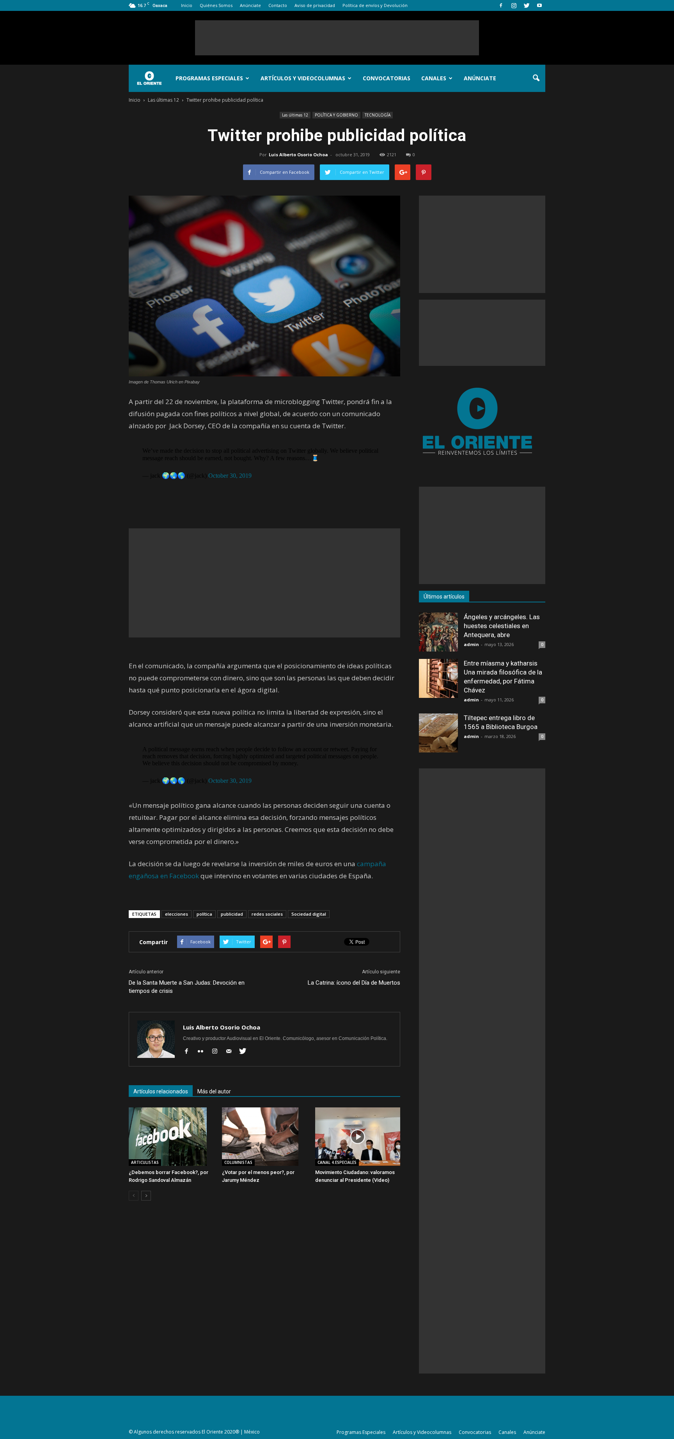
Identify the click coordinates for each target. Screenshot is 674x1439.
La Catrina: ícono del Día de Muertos (354, 982)
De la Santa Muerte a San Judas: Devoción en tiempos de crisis (187, 986)
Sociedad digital (308, 914)
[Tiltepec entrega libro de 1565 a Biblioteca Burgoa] (438, 732)
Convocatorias (386, 78)
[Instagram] (514, 5)
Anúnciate (250, 5)
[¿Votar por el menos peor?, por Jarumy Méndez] (264, 1136)
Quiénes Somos (216, 5)
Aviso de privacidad (314, 5)
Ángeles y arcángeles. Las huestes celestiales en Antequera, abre (502, 626)
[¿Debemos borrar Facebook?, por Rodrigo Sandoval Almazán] (171, 1136)
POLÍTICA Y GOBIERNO (336, 115)
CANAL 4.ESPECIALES (337, 1162)
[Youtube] (539, 5)
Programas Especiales (209, 78)
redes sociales (267, 914)
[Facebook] (501, 5)
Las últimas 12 (295, 115)
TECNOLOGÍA (377, 115)
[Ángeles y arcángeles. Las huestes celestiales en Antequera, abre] (438, 632)
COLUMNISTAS (238, 1162)
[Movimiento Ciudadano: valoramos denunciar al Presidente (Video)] (357, 1136)
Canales (433, 78)
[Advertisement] (337, 37)
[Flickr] (203, 1051)
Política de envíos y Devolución (375, 5)
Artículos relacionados (160, 1091)
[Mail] (231, 1051)
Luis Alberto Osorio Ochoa (298, 154)
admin (471, 644)
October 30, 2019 (230, 475)
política (204, 914)
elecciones (176, 914)
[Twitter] (526, 5)
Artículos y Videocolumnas (303, 78)
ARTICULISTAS (145, 1162)
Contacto (277, 5)
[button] (536, 78)
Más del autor (214, 1091)
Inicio (186, 5)
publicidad (232, 914)
